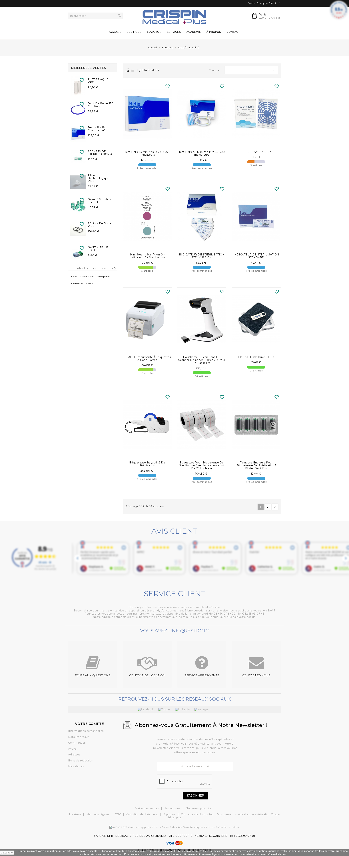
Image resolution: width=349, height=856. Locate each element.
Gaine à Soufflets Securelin (99, 201)
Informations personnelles (86, 731)
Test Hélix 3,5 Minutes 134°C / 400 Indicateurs (202, 153)
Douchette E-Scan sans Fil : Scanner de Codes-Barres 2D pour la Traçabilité (201, 360)
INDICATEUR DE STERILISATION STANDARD (256, 256)
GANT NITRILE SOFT (98, 249)
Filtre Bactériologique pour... (98, 178)
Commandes (77, 742)
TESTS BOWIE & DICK (256, 152)
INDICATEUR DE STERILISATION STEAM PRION (202, 256)
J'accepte (7, 852)
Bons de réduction (80, 760)
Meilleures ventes (147, 808)
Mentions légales (98, 814)
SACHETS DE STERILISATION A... (101, 153)
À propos (169, 814)
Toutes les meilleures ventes (95, 268)
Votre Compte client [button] (264, 3)
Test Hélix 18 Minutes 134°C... (98, 129)
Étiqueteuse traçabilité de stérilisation (147, 464)
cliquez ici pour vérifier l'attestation (216, 827)
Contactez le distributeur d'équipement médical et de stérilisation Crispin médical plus (222, 816)
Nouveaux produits (198, 808)
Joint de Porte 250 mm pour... (100, 105)
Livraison (75, 814)
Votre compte (89, 724)
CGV (118, 814)
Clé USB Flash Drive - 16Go (256, 357)
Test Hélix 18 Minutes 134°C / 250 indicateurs (147, 153)
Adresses (74, 754)
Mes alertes (76, 766)
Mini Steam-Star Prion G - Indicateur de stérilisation (147, 256)
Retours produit (79, 737)
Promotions (172, 808)
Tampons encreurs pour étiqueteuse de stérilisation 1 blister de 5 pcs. (256, 465)
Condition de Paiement (142, 814)
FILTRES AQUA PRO (98, 81)
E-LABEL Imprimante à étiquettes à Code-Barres (147, 358)
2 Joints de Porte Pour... (100, 225)
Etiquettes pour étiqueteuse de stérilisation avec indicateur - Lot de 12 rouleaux (201, 465)
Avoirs (72, 748)
